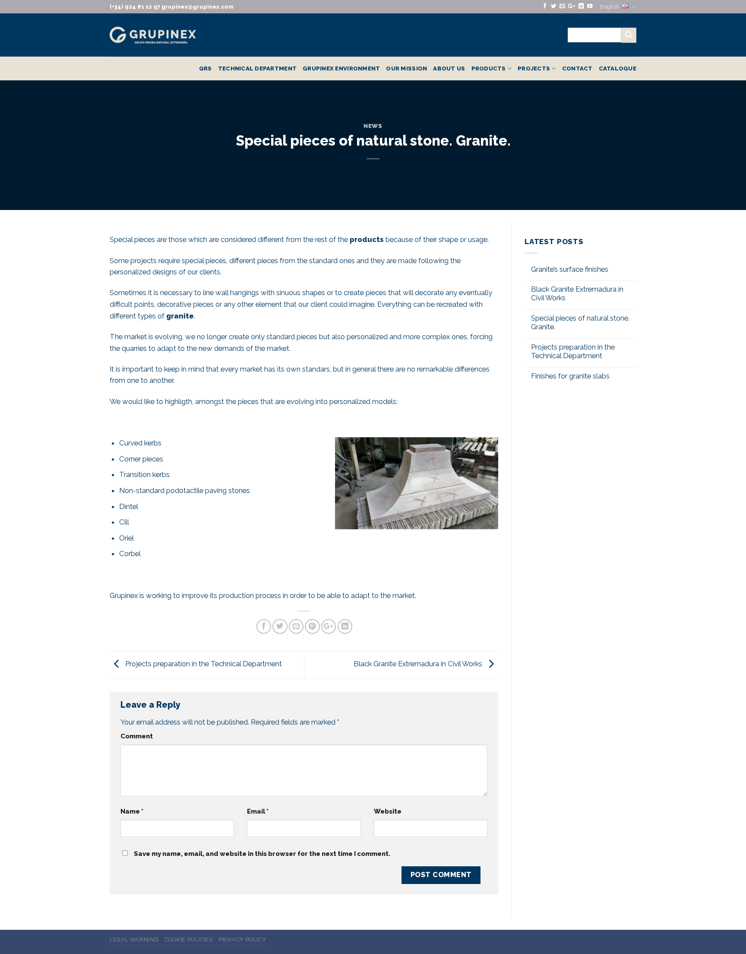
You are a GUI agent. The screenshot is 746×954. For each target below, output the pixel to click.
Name (131, 811)
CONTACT (577, 68)
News (373, 125)
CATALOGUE (617, 68)
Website (387, 811)
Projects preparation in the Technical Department (202, 664)
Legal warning (134, 939)
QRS (205, 68)
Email (258, 811)
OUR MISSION (406, 68)
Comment (136, 736)
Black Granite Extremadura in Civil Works (419, 664)
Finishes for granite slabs (570, 376)
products (367, 239)
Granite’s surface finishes (569, 269)
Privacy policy (242, 939)
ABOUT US (449, 68)
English (610, 6)
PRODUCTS (488, 68)
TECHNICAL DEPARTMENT (257, 68)
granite (180, 316)
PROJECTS (534, 68)
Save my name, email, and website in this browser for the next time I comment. (262, 854)
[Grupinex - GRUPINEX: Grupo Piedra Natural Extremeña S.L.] (153, 35)
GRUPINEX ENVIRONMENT (341, 68)
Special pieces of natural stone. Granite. (580, 322)
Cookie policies (188, 939)
